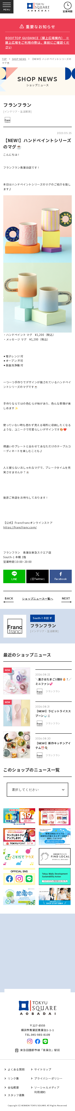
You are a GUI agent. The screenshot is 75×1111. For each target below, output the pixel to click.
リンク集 (13, 1078)
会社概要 (13, 1087)
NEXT (66, 598)
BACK (9, 598)
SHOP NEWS (19, 58)
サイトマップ (42, 1069)
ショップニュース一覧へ (37, 598)
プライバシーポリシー (48, 1078)
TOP (4, 58)
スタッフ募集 (16, 1095)
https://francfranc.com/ (20, 527)
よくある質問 (16, 1069)
